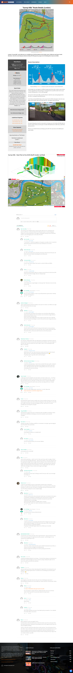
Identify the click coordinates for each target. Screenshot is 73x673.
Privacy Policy (4, 661)
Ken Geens (30, 430)
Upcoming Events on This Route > (17, 135)
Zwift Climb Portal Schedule (38, 662)
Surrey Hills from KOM (17, 131)
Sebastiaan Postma (32, 350)
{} (34, 221)
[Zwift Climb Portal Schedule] (28, 664)
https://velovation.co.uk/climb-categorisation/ (33, 390)
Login (55, 214)
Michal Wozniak (31, 261)
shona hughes (31, 439)
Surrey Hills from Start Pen (17, 129)
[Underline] (24, 221)
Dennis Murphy (27, 280)
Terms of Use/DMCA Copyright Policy (8, 659)
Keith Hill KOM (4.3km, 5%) (17, 123)
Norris (30, 587)
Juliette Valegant (31, 326)
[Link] (33, 221)
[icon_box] (7, 665)
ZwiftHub (39, 86)
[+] (36, 221)
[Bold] (21, 221)
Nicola (30, 281)
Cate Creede (31, 387)
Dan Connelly (23, 228)
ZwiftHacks (40, 52)
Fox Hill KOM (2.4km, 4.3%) (17, 120)
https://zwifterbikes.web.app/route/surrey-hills (34, 588)
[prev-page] (26, 668)
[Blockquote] (30, 221)
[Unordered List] (29, 221)
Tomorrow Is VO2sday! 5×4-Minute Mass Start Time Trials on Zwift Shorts (39, 652)
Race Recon (17, 142)
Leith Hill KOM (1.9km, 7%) (17, 121)
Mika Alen (30, 510)
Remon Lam (31, 494)
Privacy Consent (10, 661)
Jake (29, 472)
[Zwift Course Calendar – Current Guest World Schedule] (28, 658)
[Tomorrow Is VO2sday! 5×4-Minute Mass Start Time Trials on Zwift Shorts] (28, 652)
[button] (70, 2)
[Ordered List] (27, 221)
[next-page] (28, 668)
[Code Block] (32, 221)
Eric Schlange (26, 290)
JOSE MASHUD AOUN (32, 544)
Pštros (30, 599)
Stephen (30, 362)
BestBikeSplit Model (17, 144)
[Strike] (26, 221)
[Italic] (23, 221)
